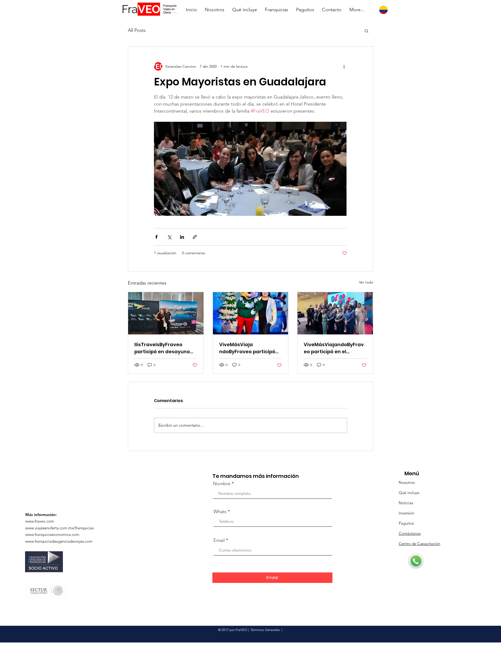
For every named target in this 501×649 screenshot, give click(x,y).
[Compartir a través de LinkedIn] (182, 236)
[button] (366, 30)
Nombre (221, 483)
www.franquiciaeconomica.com (52, 534)
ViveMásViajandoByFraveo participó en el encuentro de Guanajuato (334, 348)
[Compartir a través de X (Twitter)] (169, 236)
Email (219, 540)
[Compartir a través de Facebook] (156, 236)
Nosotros (407, 482)
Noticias (406, 502)
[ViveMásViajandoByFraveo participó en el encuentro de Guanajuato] (335, 313)
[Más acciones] (344, 66)
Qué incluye (409, 492)
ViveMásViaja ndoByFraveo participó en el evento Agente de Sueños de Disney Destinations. (247, 348)
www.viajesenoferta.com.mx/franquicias (59, 527)
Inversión (406, 513)
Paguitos (406, 523)
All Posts (137, 30)
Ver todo (366, 282)
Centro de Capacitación (419, 543)
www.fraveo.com (39, 521)
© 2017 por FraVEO (232, 630)
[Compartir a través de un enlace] (194, 236)
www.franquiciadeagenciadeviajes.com (58, 541)
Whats (219, 511)
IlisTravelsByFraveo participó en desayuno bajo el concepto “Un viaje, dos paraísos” (162, 348)
